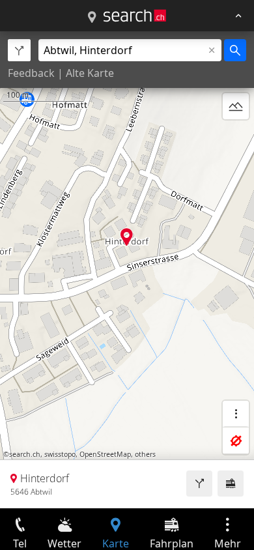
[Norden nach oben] (236, 137)
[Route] (199, 483)
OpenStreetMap (105, 454)
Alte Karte (90, 73)
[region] (127, 269)
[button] (126, 237)
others (145, 454)
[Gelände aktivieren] (236, 106)
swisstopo (60, 454)
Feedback (31, 73)
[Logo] (135, 15)
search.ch (24, 454)
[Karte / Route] (92, 17)
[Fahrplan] (231, 483)
